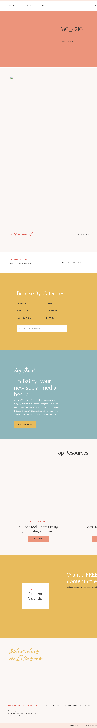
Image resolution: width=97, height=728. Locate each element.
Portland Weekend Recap (21, 263)
